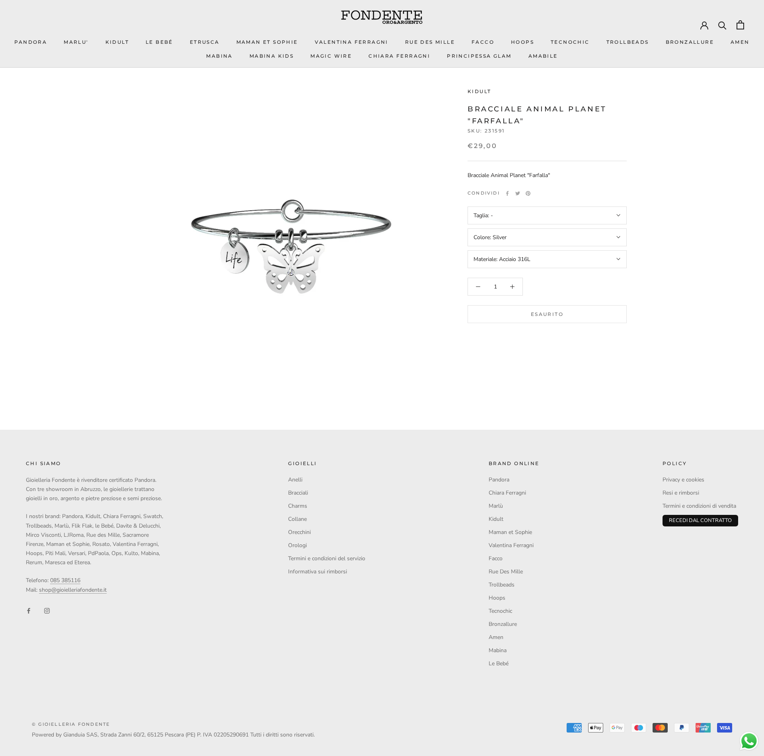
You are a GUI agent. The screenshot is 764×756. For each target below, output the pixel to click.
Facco (483, 42)
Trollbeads (627, 42)
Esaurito (547, 314)
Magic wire (331, 56)
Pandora (499, 479)
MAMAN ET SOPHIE (267, 42)
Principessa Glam (479, 56)
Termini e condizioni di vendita (699, 506)
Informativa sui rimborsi (317, 571)
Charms (297, 506)
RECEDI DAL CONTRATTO (700, 520)
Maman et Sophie (510, 532)
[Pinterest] (528, 193)
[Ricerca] (722, 25)
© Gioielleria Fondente (71, 724)
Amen (740, 42)
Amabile (543, 56)
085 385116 (65, 580)
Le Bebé (159, 42)
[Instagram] (47, 610)
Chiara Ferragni (507, 493)
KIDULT (117, 42)
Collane (297, 519)
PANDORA (30, 42)
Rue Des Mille (430, 42)
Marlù (496, 506)
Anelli (295, 479)
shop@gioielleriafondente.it (73, 590)
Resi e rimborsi (681, 493)
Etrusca (205, 42)
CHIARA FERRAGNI (399, 56)
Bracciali (298, 493)
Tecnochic (570, 42)
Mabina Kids (271, 56)
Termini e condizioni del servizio (326, 558)
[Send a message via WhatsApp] (749, 741)
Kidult (479, 91)
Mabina (219, 56)
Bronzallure (690, 42)
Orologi (297, 545)
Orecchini (299, 532)
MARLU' (76, 42)
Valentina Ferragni (351, 42)
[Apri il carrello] (740, 24)
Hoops (522, 42)
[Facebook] (507, 193)
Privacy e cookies (683, 479)
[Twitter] (517, 193)
